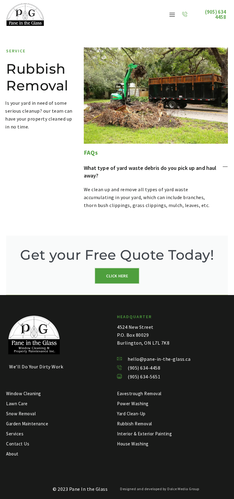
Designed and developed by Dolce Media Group (159, 489)
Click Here (117, 276)
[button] (156, 171)
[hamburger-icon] (172, 14)
